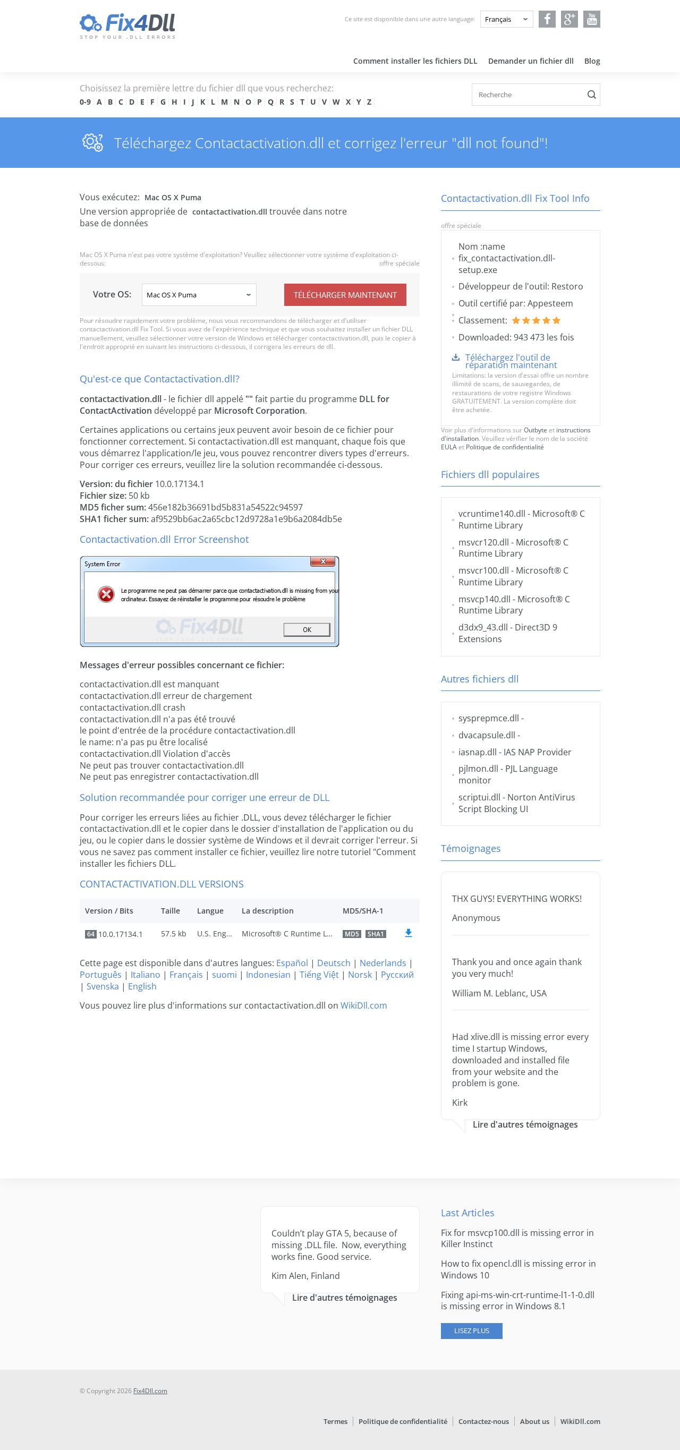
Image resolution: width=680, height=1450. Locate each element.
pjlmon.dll (478, 768)
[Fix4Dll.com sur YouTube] (592, 19)
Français (186, 974)
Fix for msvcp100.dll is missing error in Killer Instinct (517, 1238)
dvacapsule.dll (486, 735)
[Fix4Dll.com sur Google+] (569, 19)
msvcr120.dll (483, 542)
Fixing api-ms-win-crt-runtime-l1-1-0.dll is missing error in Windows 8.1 (517, 1300)
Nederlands (383, 963)
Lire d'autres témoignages (525, 1124)
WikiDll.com (364, 1005)
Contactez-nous (483, 1421)
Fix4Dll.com (150, 1390)
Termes (335, 1421)
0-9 (85, 102)
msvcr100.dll (483, 570)
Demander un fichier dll (531, 61)
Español (292, 963)
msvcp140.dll (484, 599)
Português (101, 974)
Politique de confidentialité (505, 446)
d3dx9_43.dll (483, 627)
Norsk (360, 974)
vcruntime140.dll (491, 513)
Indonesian (268, 974)
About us (534, 1421)
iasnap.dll (477, 752)
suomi (224, 974)
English (142, 986)
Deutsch (334, 963)
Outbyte (535, 429)
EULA (449, 446)
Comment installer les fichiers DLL (415, 61)
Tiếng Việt (319, 974)
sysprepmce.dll (488, 718)
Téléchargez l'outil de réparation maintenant (511, 361)
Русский (397, 974)
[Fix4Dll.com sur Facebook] (547, 19)
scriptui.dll (479, 797)
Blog (592, 61)
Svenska (103, 986)
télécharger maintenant (345, 294)
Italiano (145, 974)
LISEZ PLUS (471, 1330)
